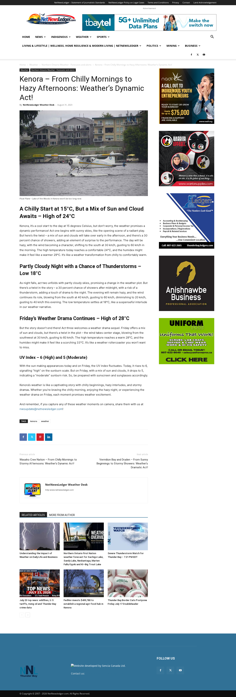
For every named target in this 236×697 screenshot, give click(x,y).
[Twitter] (197, 54)
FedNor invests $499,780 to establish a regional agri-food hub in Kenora (83, 604)
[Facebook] (191, 54)
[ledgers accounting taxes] (186, 221)
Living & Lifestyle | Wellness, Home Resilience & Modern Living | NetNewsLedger (80, 45)
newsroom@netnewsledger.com (105, 673)
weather (45, 421)
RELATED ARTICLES (33, 515)
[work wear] (186, 158)
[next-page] (27, 615)
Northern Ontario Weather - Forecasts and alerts (66, 64)
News (39, 37)
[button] (212, 37)
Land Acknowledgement (204, 2)
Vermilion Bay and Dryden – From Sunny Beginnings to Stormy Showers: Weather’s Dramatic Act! (122, 463)
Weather (82, 37)
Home (26, 37)
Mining (171, 45)
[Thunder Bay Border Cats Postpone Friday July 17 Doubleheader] (128, 583)
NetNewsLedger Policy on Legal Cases (126, 2)
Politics (152, 45)
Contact (186, 2)
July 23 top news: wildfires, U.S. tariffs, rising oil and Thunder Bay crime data (38, 604)
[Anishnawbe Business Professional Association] (186, 283)
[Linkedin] (48, 437)
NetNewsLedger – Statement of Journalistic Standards (79, 2)
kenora (33, 421)
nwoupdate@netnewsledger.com (41, 409)
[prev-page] (22, 615)
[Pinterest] (40, 437)
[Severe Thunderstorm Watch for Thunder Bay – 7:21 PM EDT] (128, 536)
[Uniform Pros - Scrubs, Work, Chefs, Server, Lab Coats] (186, 341)
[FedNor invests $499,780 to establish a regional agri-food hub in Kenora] (84, 583)
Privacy (175, 2)
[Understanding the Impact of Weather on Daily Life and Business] (40, 536)
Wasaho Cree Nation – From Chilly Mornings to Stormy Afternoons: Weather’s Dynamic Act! (48, 461)
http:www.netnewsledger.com (59, 490)
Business (191, 45)
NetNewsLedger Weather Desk (38, 104)
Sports (102, 37)
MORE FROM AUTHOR (62, 515)
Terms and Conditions (158, 2)
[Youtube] (204, 54)
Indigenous (59, 37)
